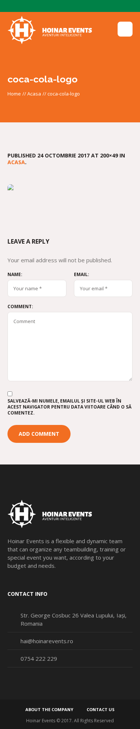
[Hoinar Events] (49, 30)
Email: (81, 275)
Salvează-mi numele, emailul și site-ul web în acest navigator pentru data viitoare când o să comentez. (69, 407)
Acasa (34, 93)
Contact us (101, 709)
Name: (14, 275)
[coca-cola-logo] (70, 199)
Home (14, 93)
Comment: (20, 307)
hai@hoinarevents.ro (47, 641)
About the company (49, 709)
